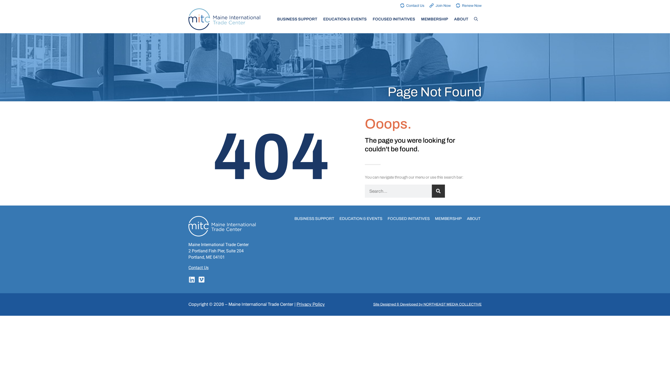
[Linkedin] (191, 279)
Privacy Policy (311, 304)
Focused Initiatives (394, 19)
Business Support (297, 19)
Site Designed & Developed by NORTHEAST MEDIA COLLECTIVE (427, 304)
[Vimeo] (201, 279)
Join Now (443, 6)
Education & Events (345, 19)
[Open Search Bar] (476, 19)
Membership (434, 19)
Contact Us (415, 6)
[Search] (438, 191)
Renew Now (472, 6)
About (461, 19)
